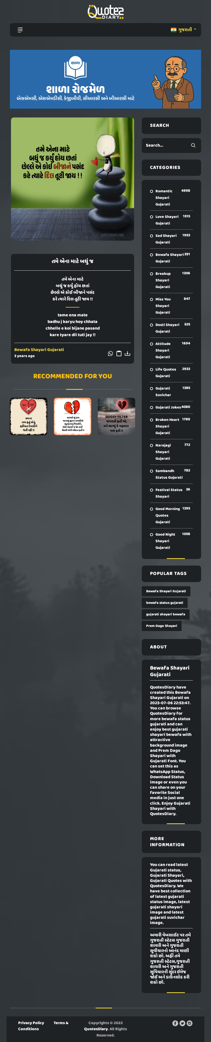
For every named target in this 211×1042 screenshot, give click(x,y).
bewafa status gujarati (164, 603)
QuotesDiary (96, 1029)
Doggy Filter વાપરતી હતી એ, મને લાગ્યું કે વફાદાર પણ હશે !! (116, 416)
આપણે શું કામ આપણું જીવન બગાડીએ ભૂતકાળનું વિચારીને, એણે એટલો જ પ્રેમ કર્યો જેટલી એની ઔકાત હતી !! (72, 416)
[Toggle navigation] (20, 30)
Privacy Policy (31, 1023)
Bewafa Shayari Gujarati (39, 349)
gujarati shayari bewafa (165, 614)
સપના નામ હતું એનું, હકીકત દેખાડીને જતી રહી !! (29, 416)
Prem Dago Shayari (161, 626)
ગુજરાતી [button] (185, 30)
